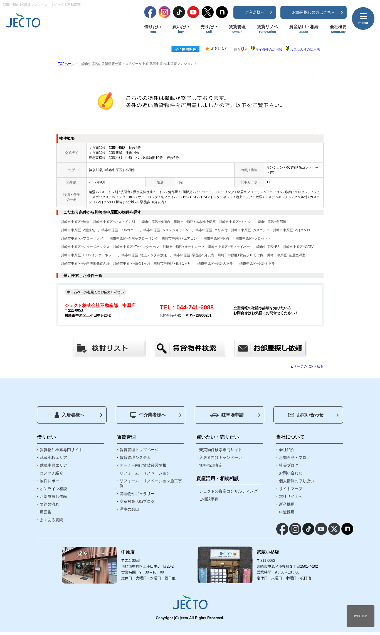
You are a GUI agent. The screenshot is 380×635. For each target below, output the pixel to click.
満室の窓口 (129, 509)
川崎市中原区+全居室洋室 (286, 255)
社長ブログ (288, 465)
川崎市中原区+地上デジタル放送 (142, 255)
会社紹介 (287, 449)
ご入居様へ (255, 12)
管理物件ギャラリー (137, 493)
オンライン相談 (53, 488)
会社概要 (338, 29)
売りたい (209, 29)
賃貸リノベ (267, 29)
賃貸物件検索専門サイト (61, 449)
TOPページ (66, 64)
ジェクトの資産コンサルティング (228, 491)
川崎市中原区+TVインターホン (136, 247)
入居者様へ (73, 414)
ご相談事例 (209, 499)
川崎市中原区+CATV (298, 247)
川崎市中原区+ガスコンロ (250, 230)
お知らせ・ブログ (294, 457)
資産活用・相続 (304, 29)
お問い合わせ (310, 414)
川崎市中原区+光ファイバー (229, 247)
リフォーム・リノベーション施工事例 (151, 483)
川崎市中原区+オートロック (183, 247)
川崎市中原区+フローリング (82, 238)
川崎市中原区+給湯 (75, 222)
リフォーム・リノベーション (145, 473)
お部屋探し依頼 (53, 496)
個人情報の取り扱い (296, 481)
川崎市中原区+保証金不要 (255, 263)
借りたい (152, 29)
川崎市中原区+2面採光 (78, 230)
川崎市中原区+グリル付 (210, 230)
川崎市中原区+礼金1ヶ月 (172, 263)
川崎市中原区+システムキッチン (164, 230)
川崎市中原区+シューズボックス (85, 247)
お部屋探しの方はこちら (313, 12)
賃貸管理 (237, 29)
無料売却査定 (211, 465)
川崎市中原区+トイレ (235, 222)
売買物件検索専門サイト (220, 449)
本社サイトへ (290, 496)
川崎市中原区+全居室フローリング (132, 238)
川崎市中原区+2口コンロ (291, 230)
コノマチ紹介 (51, 473)
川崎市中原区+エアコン (179, 238)
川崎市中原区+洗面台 (154, 222)
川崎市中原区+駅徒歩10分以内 (240, 255)
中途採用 (287, 512)
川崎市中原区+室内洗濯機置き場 (85, 263)
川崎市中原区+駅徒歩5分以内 (192, 255)
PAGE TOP (360, 616)
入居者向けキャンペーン (220, 457)
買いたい (180, 29)
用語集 (45, 512)
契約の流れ (49, 504)
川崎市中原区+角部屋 (270, 222)
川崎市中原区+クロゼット (251, 238)
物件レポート (51, 481)
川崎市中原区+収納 (214, 238)
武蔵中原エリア (53, 465)
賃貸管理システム (135, 457)
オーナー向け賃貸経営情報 (143, 465)
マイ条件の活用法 (268, 49)
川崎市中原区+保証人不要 (213, 263)
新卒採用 (287, 504)
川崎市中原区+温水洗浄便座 (195, 222)
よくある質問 (51, 520)
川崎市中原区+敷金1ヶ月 (131, 263)
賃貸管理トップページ (139, 449)
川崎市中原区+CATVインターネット (88, 255)
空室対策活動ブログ (137, 501)
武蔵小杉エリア (53, 457)
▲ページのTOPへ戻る (307, 366)
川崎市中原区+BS (266, 247)
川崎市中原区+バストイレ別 (114, 222)
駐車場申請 (232, 414)
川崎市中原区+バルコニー (117, 230)
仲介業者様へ (152, 414)
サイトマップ (290, 488)
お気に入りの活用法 (305, 49)
